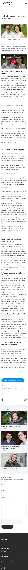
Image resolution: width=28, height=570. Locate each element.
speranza (6, 22)
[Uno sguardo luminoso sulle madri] (14, 460)
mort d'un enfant (19, 391)
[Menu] (26, 3)
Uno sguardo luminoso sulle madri (9, 468)
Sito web (3, 497)
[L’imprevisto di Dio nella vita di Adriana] (14, 418)
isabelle (21, 388)
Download (3, 551)
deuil (15, 388)
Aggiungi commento (6, 503)
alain (3, 388)
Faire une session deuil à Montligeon (13, 380)
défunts (9, 388)
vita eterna (23, 22)
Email (2, 490)
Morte (2, 22)
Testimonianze (17, 22)
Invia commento (7, 527)
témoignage (5, 393)
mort (11, 391)
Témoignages (11, 22)
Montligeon (5, 391)
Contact (3, 543)
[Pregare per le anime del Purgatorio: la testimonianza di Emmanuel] (14, 438)
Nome (3, 484)
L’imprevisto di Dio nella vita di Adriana (10, 426)
